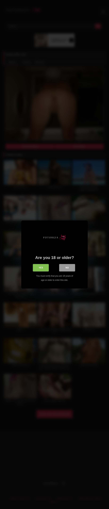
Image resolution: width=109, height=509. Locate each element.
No (67, 268)
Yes (41, 268)
